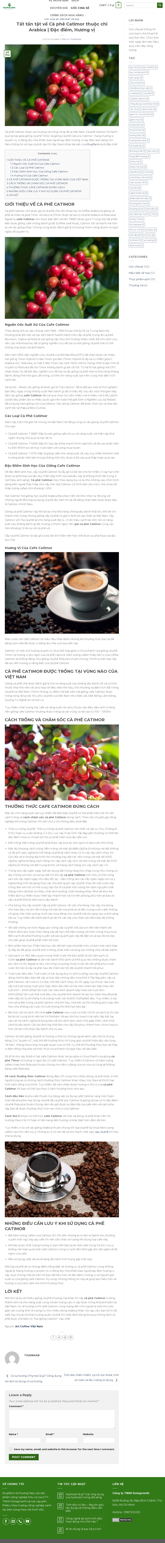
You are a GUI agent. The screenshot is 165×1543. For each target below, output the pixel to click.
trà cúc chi (136, 229)
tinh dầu (151, 209)
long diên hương (139, 156)
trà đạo (151, 229)
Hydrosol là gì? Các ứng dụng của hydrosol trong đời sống (85, 1496)
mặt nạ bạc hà (138, 182)
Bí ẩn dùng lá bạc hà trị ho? (83, 1529)
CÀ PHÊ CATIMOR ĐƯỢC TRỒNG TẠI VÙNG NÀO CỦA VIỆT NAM (47, 179)
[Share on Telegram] (70, 1337)
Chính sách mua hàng (67, 15)
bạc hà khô (150, 67)
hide (54, 153)
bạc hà (135, 67)
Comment (16, 1406)
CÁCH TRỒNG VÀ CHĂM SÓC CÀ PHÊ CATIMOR (37, 183)
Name (13, 1434)
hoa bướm (136, 125)
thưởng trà (136, 209)
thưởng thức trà (139, 203)
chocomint (137, 83)
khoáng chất (137, 151)
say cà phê (102, 1131)
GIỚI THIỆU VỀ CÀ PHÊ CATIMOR (28, 159)
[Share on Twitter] (59, 1337)
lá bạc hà (135, 161)
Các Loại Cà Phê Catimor (27, 167)
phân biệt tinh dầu (140, 198)
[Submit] (160, 5)
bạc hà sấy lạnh (139, 72)
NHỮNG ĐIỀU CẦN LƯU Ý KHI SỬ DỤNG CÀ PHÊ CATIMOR (44, 191)
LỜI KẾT (13, 195)
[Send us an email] (13, 1521)
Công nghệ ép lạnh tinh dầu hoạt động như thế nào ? (84, 1520)
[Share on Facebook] (53, 1337)
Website (88, 1434)
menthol (135, 172)
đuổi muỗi (136, 245)
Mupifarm (93, 144)
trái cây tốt (136, 235)
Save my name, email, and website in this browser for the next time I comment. (64, 1449)
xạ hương (150, 240)
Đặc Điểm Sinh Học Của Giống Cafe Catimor (39, 171)
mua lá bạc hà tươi (140, 177)
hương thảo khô (139, 140)
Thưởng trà (136, 285)
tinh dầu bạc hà (139, 214)
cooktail (135, 93)
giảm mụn (136, 119)
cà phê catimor (139, 98)
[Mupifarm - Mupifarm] (23, 7)
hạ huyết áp (137, 146)
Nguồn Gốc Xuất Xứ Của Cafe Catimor (35, 163)
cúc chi (135, 109)
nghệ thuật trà (138, 193)
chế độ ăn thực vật (140, 88)
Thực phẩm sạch (139, 279)
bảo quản (136, 77)
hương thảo (137, 135)
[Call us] (20, 1521)
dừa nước (149, 109)
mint (148, 172)
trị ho (150, 235)
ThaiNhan (75, 39)
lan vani (153, 151)
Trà (154, 214)
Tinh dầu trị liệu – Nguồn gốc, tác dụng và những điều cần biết (85, 1507)
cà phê (148, 93)
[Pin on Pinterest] (65, 1337)
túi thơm (135, 240)
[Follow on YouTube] (27, 1521)
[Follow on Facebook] (6, 1521)
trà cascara (137, 224)
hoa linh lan (137, 130)
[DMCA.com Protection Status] (122, 1519)
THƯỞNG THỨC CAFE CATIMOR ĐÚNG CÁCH (36, 187)
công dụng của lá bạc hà (144, 104)
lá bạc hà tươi (138, 167)
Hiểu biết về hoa (69, 19)
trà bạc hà (136, 219)
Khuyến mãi (59, 8)
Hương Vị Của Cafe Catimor (29, 175)
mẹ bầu (135, 188)
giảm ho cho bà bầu (141, 114)
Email (50, 1434)
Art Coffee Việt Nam (29, 1326)
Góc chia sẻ (80, 8)
